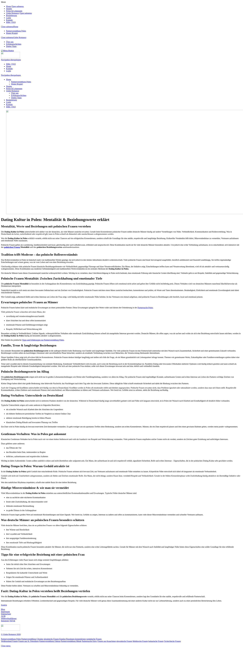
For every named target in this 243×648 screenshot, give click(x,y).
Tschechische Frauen (172, 641)
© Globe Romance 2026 (11, 634)
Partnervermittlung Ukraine (32, 639)
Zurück (4, 605)
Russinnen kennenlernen (76, 639)
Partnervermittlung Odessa (49, 641)
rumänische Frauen (94, 639)
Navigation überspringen (11, 60)
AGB (3, 616)
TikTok (12, 621)
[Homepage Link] (10, 630)
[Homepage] (10, 57)
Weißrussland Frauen (9, 641)
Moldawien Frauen (140, 641)
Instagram (5, 621)
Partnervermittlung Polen (16, 31)
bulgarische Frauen (156, 641)
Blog (3, 609)
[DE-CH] (221, 2)
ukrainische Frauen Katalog (55, 639)
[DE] (236, 2)
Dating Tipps (11, 46)
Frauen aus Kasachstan (106, 641)
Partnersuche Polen (145, 308)
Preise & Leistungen (14, 11)
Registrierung (11, 15)
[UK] (231, 2)
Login (8, 18)
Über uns (9, 42)
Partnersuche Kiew (89, 641)
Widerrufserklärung (8, 618)
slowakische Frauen (124, 641)
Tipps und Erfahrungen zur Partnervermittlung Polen (43, 340)
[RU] (226, 2)
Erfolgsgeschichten (13, 44)
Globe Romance (12, 13)
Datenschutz (6, 614)
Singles (9, 9)
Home (8, 6)
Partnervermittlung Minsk (71, 641)
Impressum (5, 612)
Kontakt (9, 20)
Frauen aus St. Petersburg (28, 641)
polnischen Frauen (12, 247)
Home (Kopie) (12, 33)
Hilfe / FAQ (11, 22)
